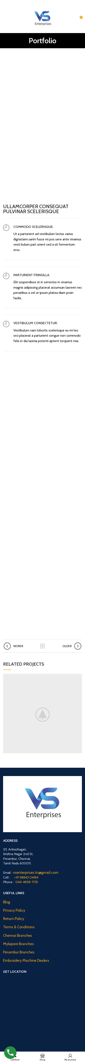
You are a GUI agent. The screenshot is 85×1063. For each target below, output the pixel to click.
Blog (6, 902)
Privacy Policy (14, 910)
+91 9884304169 (65, 2)
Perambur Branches (18, 952)
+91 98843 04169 (26, 877)
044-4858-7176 (26, 882)
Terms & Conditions (19, 927)
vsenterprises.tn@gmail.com (35, 872)
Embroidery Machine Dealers (26, 960)
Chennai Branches (17, 935)
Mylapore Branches (18, 944)
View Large (79, 677)
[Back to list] (42, 646)
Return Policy (13, 918)
